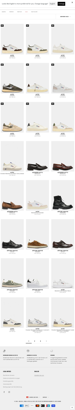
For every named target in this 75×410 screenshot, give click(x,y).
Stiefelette (63, 212)
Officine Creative (62, 211)
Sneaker (12, 56)
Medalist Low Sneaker (37, 212)
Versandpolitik (7, 384)
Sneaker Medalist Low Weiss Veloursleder (12, 173)
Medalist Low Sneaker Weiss (63, 290)
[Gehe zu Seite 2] (46, 341)
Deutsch (45, 397)
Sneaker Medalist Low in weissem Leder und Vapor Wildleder (62, 330)
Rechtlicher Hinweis (8, 375)
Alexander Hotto (37, 172)
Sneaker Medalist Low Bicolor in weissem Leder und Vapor (37, 330)
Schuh (12, 251)
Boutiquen (34, 11)
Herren (11, 11)
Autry (12, 55)
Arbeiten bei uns (39, 375)
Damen (4, 11)
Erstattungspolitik (8, 381)
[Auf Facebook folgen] (4, 392)
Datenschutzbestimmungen (11, 378)
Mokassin (37, 173)
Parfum (19, 11)
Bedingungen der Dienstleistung (12, 387)
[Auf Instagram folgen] (9, 392)
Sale (26, 11)
